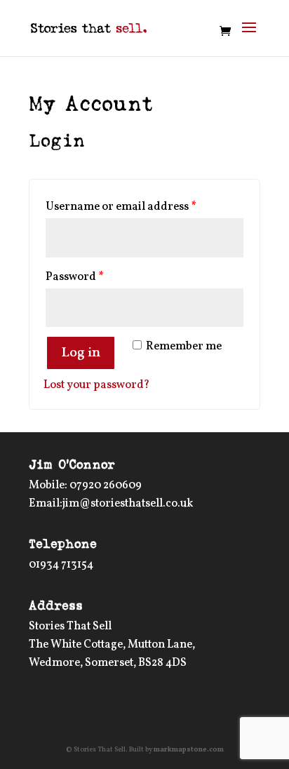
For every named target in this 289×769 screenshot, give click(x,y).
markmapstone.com (189, 749)
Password (75, 277)
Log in (80, 353)
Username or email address (121, 207)
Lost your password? (96, 385)
